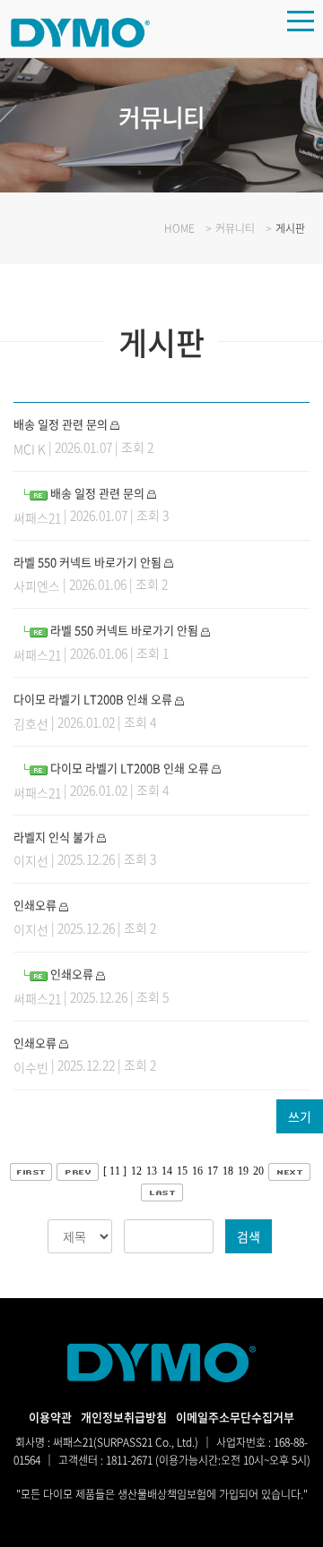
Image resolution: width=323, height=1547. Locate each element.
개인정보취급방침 (124, 1416)
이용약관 (50, 1416)
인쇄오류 (35, 904)
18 (228, 1171)
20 (258, 1171)
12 (136, 1171)
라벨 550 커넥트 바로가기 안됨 (87, 561)
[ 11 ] (115, 1171)
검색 (248, 1236)
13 (151, 1171)
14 (167, 1171)
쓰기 (299, 1116)
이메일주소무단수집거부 (235, 1416)
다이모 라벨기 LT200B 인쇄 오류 (92, 698)
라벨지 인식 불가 (53, 836)
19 (243, 1171)
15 (182, 1171)
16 (197, 1171)
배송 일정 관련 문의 (60, 423)
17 (212, 1171)
